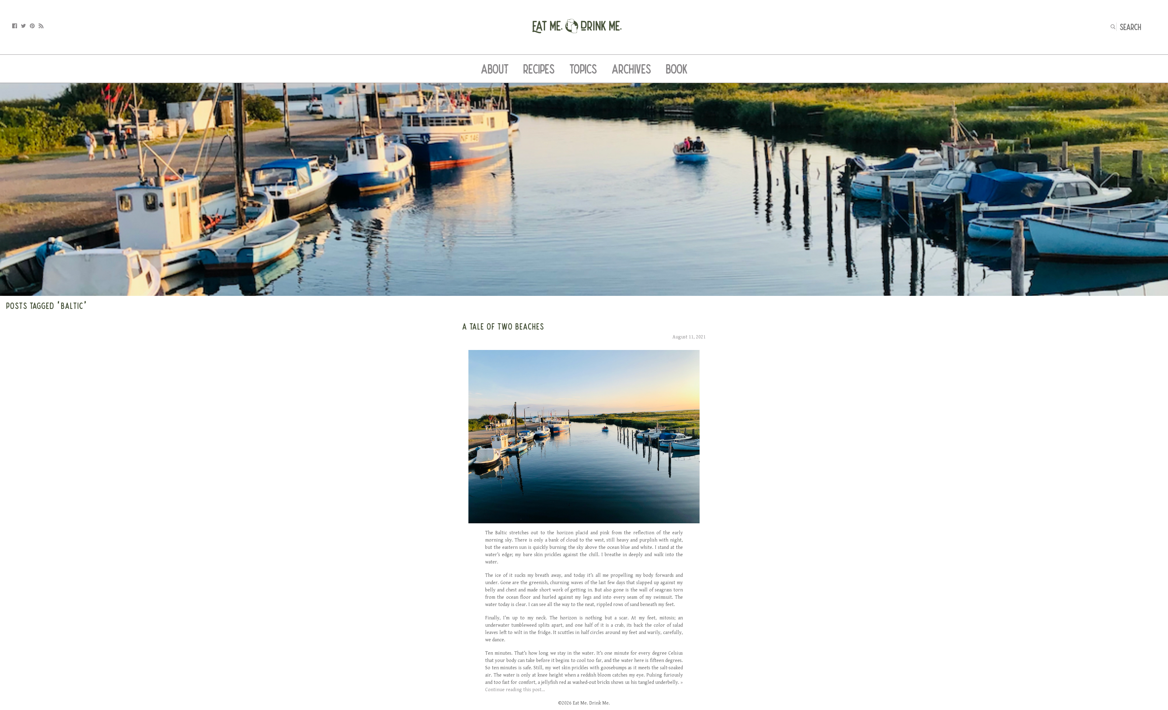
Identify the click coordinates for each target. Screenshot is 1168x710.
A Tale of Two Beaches (503, 326)
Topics (583, 68)
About (495, 68)
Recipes (539, 68)
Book (676, 68)
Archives (631, 68)
